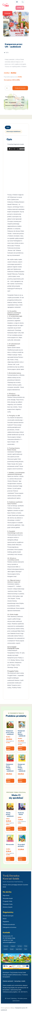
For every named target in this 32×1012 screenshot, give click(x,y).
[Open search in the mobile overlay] (22, 2)
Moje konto (6, 895)
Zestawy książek (7, 907)
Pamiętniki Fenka (7, 904)
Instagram (13, 946)
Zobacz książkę (8, 748)
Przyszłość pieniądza (21, 845)
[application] (16, 149)
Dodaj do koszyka (20, 88)
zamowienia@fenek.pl (9, 942)
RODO (4, 919)
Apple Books (19, 949)
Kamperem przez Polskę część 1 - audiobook (9, 767)
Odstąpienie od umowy (9, 927)
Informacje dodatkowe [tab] (13, 131)
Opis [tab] (7, 127)
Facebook (6, 946)
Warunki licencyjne (8, 916)
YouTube (20, 946)
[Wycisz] (20, 149)
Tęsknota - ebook (21, 813)
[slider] (22, 148)
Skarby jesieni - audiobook (9, 814)
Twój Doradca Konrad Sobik (11, 877)
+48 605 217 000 (8, 940)
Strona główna (5, 1008)
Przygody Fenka (7, 901)
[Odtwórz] (9, 149)
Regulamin (6, 921)
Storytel (11, 949)
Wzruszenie (10, 844)
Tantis (25, 949)
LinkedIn (6, 949)
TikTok (25, 946)
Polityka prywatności (9, 924)
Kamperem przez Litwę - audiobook (10, 732)
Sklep (12, 1008)
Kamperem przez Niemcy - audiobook (21, 733)
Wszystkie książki (8, 898)
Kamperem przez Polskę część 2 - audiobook (21, 767)
